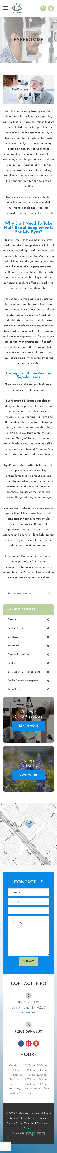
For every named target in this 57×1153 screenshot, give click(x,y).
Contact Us (28, 775)
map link (6, 804)
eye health (14, 646)
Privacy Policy (14, 1123)
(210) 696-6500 (28, 1032)
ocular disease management (24, 680)
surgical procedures (18, 654)
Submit (28, 961)
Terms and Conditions (36, 1123)
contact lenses (16, 628)
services (12, 619)
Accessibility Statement (33, 1118)
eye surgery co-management (24, 672)
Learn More (28, 726)
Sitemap (28, 1128)
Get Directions (28, 1013)
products (12, 663)
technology (14, 689)
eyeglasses (13, 637)
